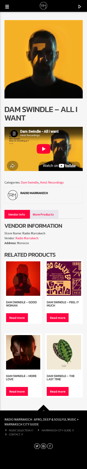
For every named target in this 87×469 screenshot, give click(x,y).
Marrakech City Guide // (58, 430)
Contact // (16, 434)
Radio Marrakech (26, 238)
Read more (17, 318)
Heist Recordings (52, 182)
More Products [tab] (43, 214)
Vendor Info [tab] (16, 214)
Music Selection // (21, 430)
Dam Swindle (30, 182)
